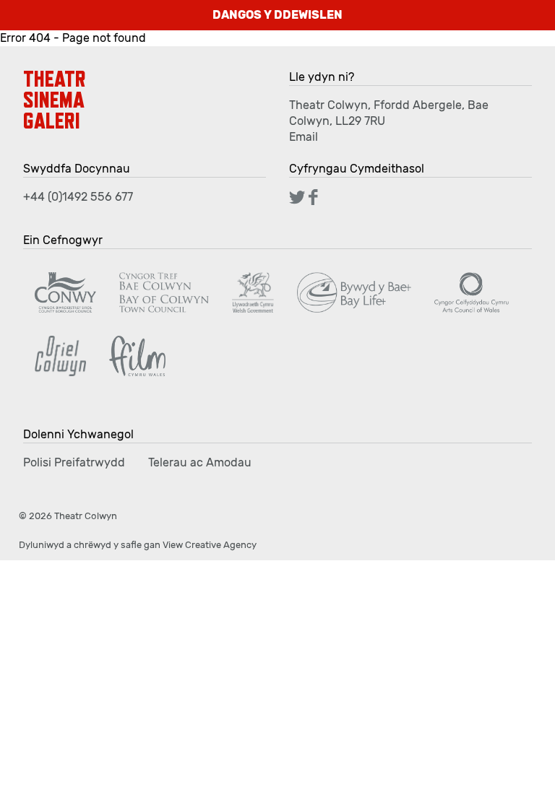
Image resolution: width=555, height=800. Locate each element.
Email (303, 137)
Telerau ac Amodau (199, 462)
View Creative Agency (210, 544)
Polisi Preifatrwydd (74, 462)
